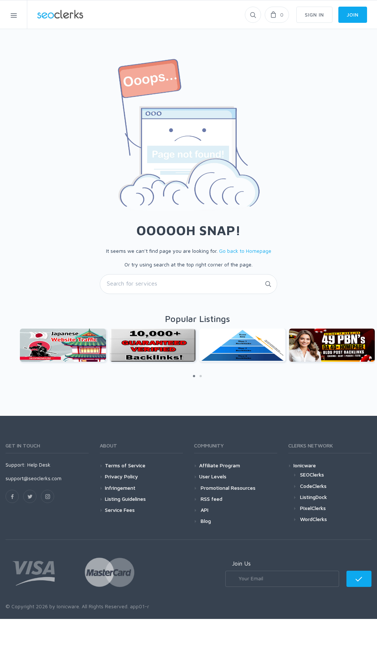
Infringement (120, 488)
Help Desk (38, 464)
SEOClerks (312, 474)
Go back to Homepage (245, 251)
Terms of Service (125, 465)
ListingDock (313, 497)
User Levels (212, 476)
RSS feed (210, 499)
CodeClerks (313, 486)
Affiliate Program (219, 465)
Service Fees (120, 510)
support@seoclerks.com (33, 478)
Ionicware (304, 465)
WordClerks (313, 519)
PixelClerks (313, 508)
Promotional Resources (227, 488)
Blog (205, 521)
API (203, 510)
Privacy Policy (121, 476)
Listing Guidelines (125, 499)
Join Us (241, 563)
